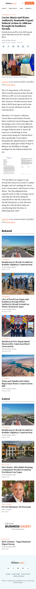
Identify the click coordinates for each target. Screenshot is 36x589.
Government (6, 14)
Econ (21, 8)
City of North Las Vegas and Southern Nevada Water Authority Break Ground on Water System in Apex (15, 303)
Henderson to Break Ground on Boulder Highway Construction (17, 263)
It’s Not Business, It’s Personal (16, 507)
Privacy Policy (25, 574)
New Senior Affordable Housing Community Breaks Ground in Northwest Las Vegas (17, 470)
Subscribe (29, 3)
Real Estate (13, 8)
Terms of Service (18, 576)
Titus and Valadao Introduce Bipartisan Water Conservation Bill (17, 383)
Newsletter (6, 539)
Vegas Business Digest (9, 40)
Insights (28, 8)
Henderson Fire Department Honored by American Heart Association (16, 344)
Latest (4, 8)
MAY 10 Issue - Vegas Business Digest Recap (16, 543)
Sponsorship (16, 574)
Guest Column (6, 504)
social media (10, 85)
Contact (8, 574)
